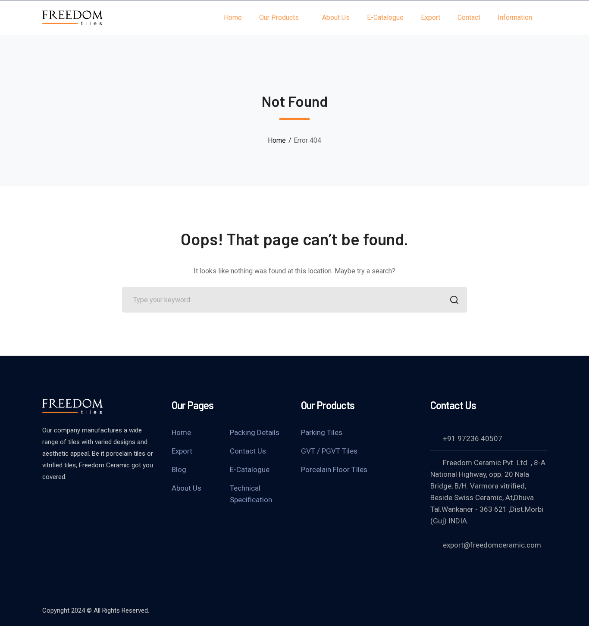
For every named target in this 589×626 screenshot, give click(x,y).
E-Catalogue (249, 469)
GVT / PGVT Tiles (329, 451)
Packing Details (254, 432)
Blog (179, 469)
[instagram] (89, 500)
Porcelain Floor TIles (334, 469)
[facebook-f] (46, 500)
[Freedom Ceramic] (72, 17)
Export (182, 451)
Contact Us (248, 451)
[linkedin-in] (68, 500)
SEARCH (454, 300)
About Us (186, 488)
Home (277, 140)
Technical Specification (251, 494)
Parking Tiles (321, 432)
